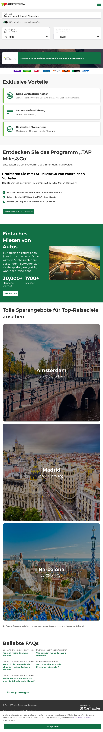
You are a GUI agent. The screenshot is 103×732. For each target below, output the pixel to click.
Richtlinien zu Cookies (82, 717)
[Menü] (99, 4)
